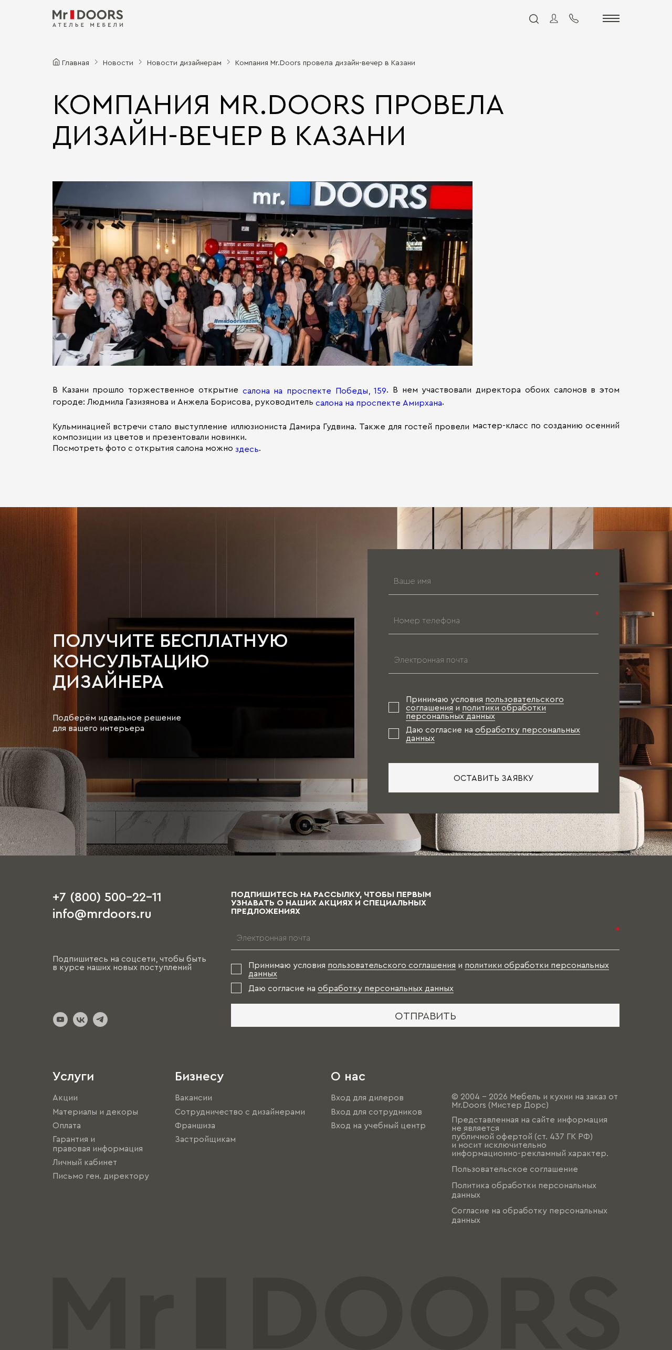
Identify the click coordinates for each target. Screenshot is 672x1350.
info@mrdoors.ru (102, 912)
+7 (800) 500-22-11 (107, 896)
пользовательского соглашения (392, 965)
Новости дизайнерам (184, 62)
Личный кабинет (84, 1162)
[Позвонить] (574, 18)
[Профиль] (554, 18)
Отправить (425, 1015)
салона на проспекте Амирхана (379, 402)
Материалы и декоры (95, 1111)
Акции (65, 1098)
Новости (118, 62)
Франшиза (195, 1125)
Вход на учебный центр (378, 1125)
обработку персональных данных (386, 988)
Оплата (66, 1125)
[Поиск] (533, 18)
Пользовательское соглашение (515, 1169)
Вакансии (193, 1098)
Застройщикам (205, 1139)
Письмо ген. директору (100, 1175)
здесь (247, 449)
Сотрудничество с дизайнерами (240, 1111)
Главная (75, 62)
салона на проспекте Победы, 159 (315, 390)
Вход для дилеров (367, 1098)
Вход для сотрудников (376, 1111)
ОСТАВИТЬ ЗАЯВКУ (494, 778)
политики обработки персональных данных (476, 711)
